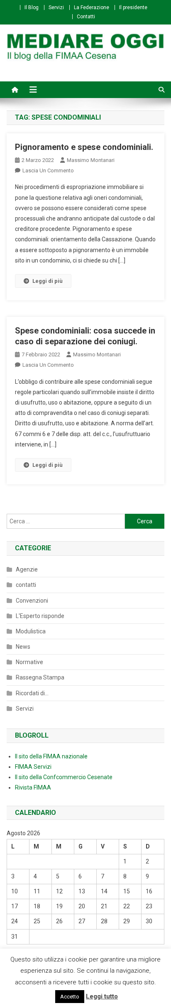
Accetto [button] (69, 996)
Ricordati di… (32, 693)
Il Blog (31, 7)
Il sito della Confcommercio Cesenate (63, 777)
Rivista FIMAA (33, 787)
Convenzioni (32, 600)
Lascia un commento (48, 170)
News (23, 646)
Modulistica (31, 631)
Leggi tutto (102, 996)
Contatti (86, 17)
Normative (29, 662)
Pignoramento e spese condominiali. (84, 147)
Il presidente (133, 7)
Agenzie (27, 569)
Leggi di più (47, 281)
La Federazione (91, 7)
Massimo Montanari (91, 160)
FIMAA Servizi (33, 766)
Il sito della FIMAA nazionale (51, 756)
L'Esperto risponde (40, 616)
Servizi (56, 7)
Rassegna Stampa (40, 677)
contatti (26, 584)
